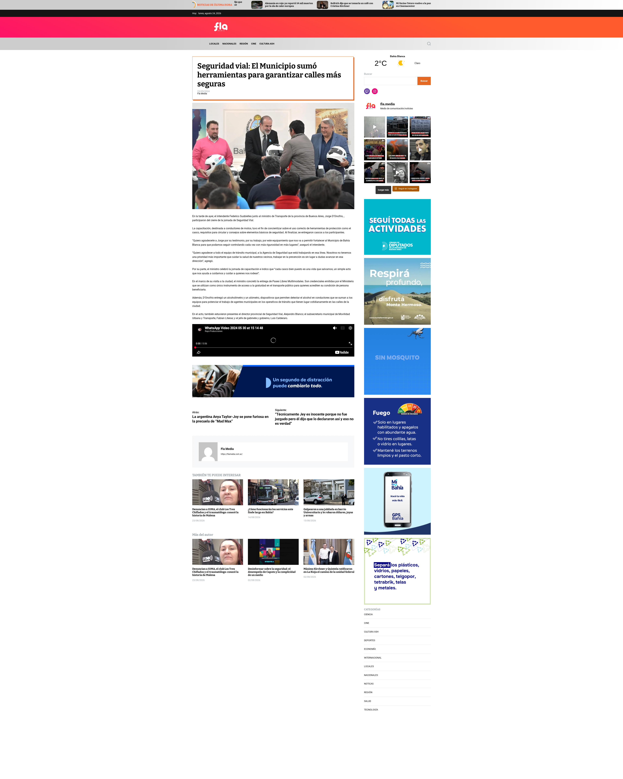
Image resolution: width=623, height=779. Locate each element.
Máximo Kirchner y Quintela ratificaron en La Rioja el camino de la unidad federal (329, 570)
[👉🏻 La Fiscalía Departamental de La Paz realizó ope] (374, 172)
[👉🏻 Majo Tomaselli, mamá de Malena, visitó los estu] (397, 172)
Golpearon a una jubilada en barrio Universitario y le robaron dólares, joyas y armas (328, 512)
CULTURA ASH (266, 43)
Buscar (368, 73)
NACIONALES (229, 43)
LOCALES (214, 43)
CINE (253, 43)
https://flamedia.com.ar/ (232, 454)
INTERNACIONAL (373, 657)
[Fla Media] (208, 451)
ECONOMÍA (370, 649)
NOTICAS (368, 683)
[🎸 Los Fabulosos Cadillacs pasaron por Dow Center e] (374, 127)
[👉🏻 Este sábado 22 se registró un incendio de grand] (397, 149)
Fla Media (202, 93)
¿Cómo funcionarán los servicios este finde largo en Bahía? (270, 511)
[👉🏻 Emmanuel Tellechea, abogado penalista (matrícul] (420, 149)
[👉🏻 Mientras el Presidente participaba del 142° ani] (420, 127)
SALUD (367, 701)
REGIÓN (244, 43)
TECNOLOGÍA (371, 709)
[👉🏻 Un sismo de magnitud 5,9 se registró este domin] (397, 127)
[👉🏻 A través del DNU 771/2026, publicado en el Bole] (420, 172)
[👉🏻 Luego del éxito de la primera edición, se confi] (374, 149)
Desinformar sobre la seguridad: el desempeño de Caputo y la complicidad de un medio (272, 572)
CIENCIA (368, 614)
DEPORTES (369, 640)
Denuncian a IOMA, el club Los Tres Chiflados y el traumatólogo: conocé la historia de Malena (215, 512)
